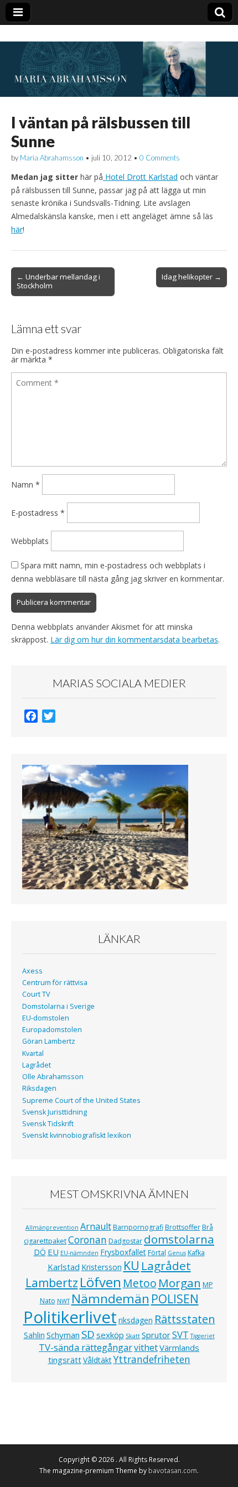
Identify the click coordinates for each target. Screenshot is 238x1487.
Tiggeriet (202, 1336)
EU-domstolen (45, 1018)
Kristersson (101, 1267)
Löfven (100, 1282)
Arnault (95, 1226)
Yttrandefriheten (151, 1359)
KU (131, 1265)
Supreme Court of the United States (81, 1100)
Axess (32, 971)
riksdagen (135, 1320)
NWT (63, 1301)
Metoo (140, 1283)
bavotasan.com (172, 1470)
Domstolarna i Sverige (58, 1006)
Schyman (63, 1334)
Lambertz (51, 1283)
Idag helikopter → (191, 277)
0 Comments (159, 157)
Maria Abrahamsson (52, 157)
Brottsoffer (182, 1227)
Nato (47, 1300)
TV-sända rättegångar (85, 1347)
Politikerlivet (70, 1317)
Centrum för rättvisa (54, 982)
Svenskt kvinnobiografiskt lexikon (76, 1135)
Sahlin (34, 1335)
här (17, 229)
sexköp (110, 1334)
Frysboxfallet (123, 1252)
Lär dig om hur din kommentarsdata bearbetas (134, 639)
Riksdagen (39, 1088)
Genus (177, 1253)
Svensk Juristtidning (54, 1112)
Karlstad (64, 1266)
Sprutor (156, 1334)
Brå (207, 1227)
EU (53, 1251)
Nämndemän (110, 1298)
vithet (146, 1347)
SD (88, 1334)
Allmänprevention (52, 1227)
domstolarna (179, 1239)
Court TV (36, 994)
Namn (25, 484)
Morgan (179, 1283)
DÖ (40, 1252)
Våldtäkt (97, 1360)
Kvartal (33, 1053)
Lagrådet (36, 1065)
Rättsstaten (184, 1319)
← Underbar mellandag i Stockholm (58, 281)
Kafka (196, 1252)
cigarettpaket (45, 1241)
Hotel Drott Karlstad (140, 177)
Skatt (133, 1336)
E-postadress (38, 512)
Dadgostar (125, 1241)
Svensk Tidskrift (48, 1123)
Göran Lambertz (48, 1041)
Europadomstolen (52, 1029)
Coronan (87, 1239)
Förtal (157, 1252)
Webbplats (30, 541)
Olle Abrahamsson (53, 1076)
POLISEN (175, 1299)
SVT (180, 1334)
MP (208, 1284)
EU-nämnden (79, 1253)
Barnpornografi (138, 1227)
